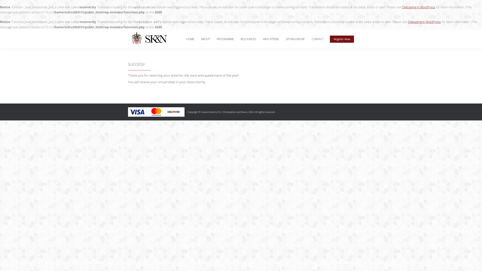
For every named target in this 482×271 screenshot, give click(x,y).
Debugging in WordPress (418, 7)
